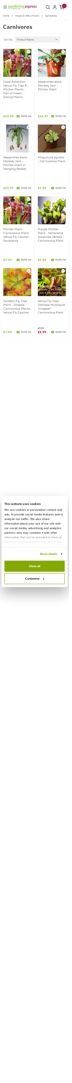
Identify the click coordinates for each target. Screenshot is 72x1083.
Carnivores (51, 15)
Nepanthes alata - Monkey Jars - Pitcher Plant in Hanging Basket (16, 163)
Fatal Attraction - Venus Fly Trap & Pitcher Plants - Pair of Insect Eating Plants (15, 89)
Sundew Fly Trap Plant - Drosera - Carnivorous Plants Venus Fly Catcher (16, 306)
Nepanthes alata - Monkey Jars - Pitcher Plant (50, 85)
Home (6, 15)
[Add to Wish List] (29, 51)
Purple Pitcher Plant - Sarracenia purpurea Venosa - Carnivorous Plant (51, 234)
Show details (48, 554)
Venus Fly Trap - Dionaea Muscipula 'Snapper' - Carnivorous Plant (51, 306)
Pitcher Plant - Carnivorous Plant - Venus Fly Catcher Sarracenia (17, 234)
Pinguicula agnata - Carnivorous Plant (51, 159)
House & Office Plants (27, 15)
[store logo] (22, 7)
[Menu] (5, 7)
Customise (32, 578)
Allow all (34, 566)
